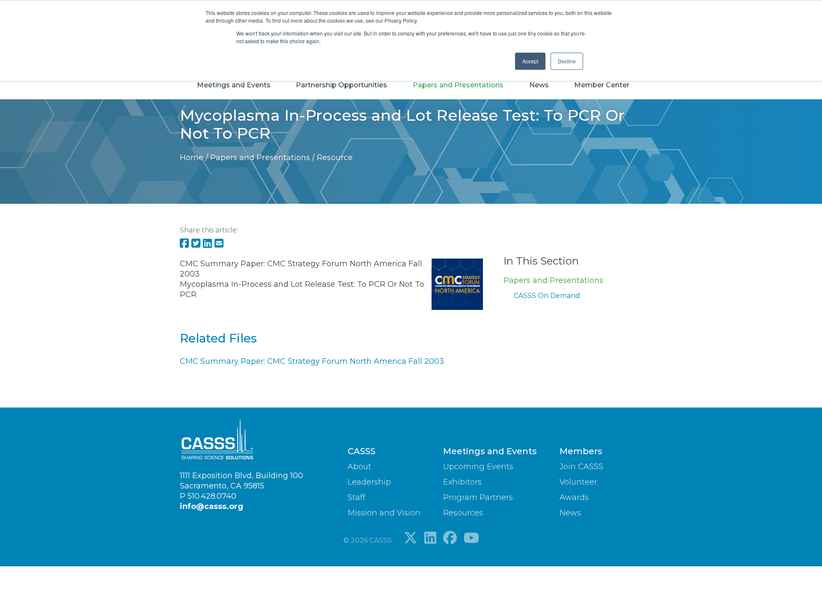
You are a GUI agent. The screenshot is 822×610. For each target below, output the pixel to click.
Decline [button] (567, 61)
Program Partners (478, 497)
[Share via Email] (218, 244)
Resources (463, 513)
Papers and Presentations (458, 85)
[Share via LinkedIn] (207, 244)
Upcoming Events (478, 466)
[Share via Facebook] (184, 244)
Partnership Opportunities (341, 85)
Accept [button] (530, 61)
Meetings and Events (234, 85)
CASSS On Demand (547, 296)
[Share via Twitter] (195, 244)
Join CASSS (581, 466)
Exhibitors (462, 482)
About (359, 466)
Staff (356, 497)
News (539, 85)
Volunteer (578, 482)
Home (193, 157)
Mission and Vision (384, 513)
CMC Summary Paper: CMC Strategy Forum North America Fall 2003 (312, 361)
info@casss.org (211, 506)
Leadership (369, 482)
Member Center (601, 85)
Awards (574, 497)
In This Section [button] (541, 261)
